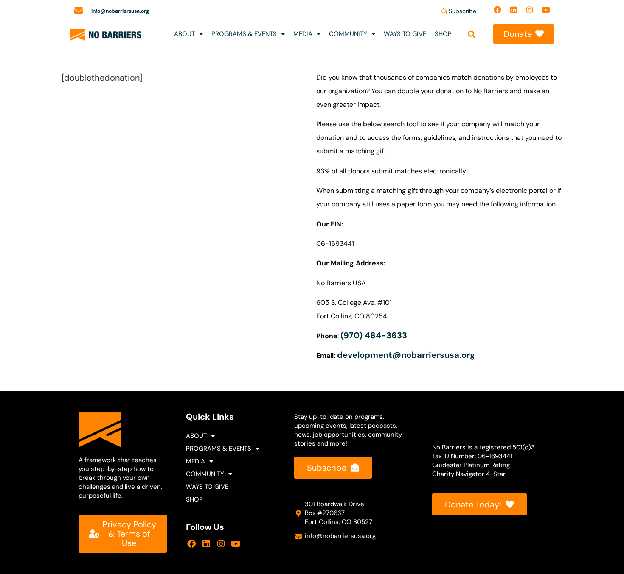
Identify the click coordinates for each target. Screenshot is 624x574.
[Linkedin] (513, 10)
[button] (471, 34)
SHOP (443, 34)
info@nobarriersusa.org (120, 11)
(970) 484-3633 (374, 335)
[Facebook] (497, 10)
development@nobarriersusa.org (406, 354)
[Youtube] (546, 10)
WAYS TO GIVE (405, 34)
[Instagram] (530, 10)
